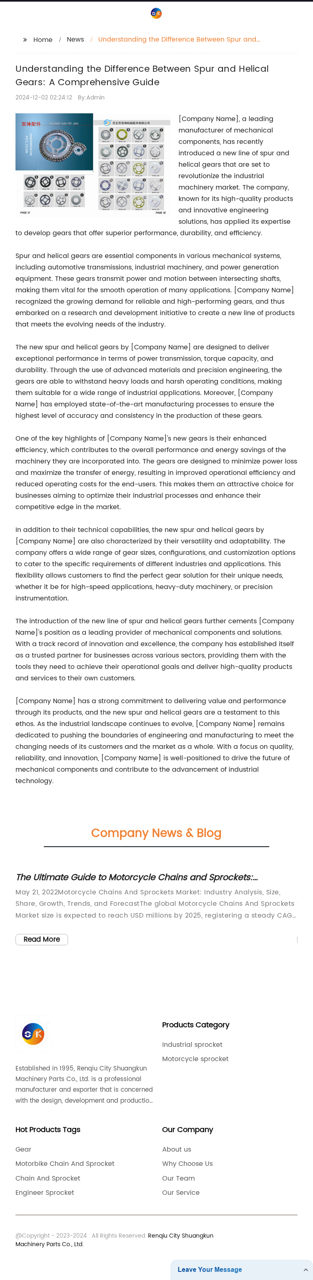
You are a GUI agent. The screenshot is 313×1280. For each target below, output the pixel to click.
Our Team (178, 1178)
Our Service (181, 1192)
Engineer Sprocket (44, 1193)
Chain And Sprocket (47, 1178)
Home (43, 40)
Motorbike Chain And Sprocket (65, 1164)
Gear (23, 1149)
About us (176, 1149)
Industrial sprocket (192, 1045)
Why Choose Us (187, 1164)
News (75, 39)
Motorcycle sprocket (195, 1059)
